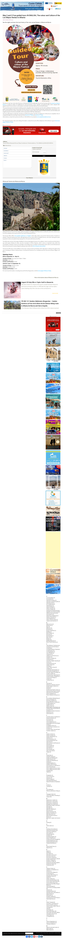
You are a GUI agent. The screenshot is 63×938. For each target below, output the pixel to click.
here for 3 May (39, 115)
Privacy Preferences (29, 933)
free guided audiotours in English (23, 235)
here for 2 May (29, 115)
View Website (29, 177)
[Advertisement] (53, 550)
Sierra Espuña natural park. (39, 246)
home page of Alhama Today (44, 270)
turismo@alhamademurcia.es (44, 117)
